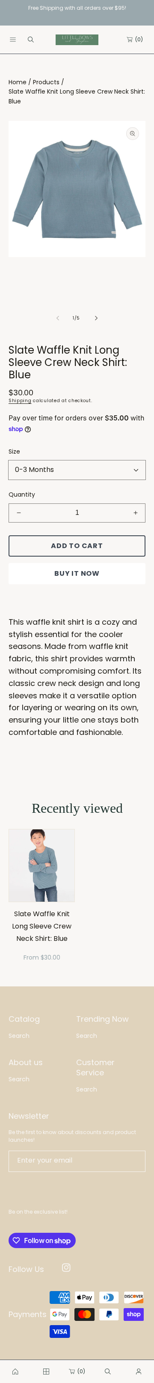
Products (46, 82)
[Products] (46, 1371)
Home (18, 82)
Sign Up (77, 1191)
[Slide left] (58, 318)
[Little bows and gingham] (15, 1371)
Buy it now (77, 573)
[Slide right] (95, 318)
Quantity (22, 494)
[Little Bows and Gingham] (77, 39)
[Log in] (138, 1371)
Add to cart (77, 546)
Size (14, 451)
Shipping (20, 400)
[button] (12, 39)
